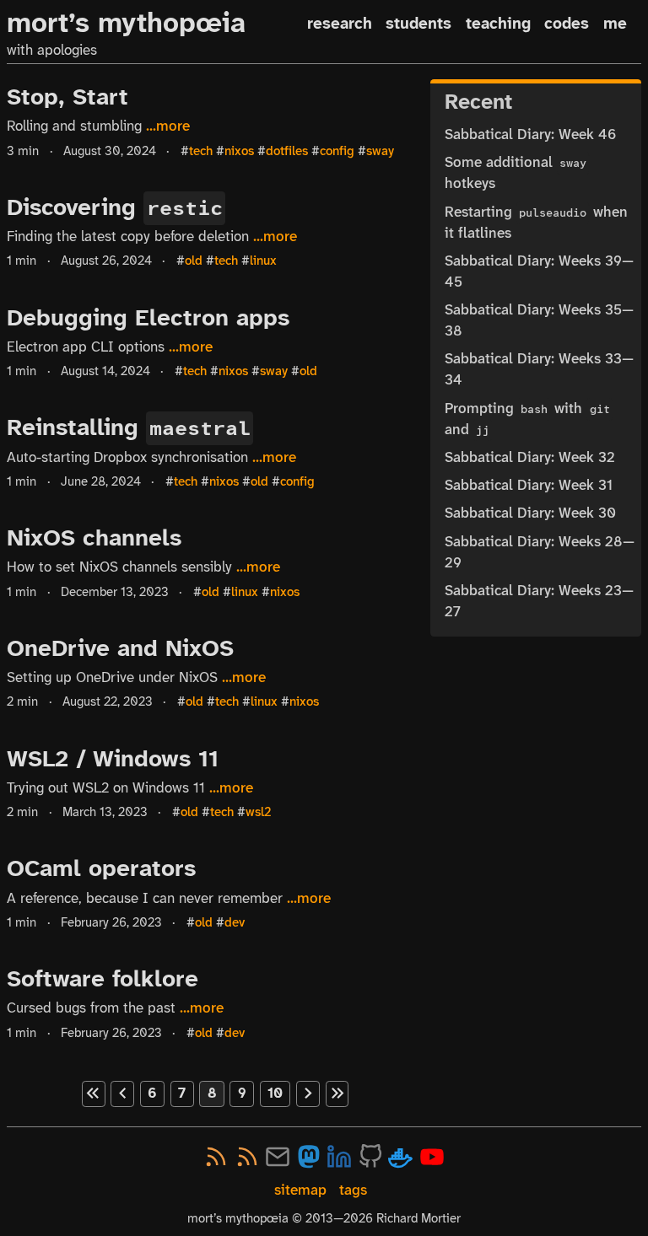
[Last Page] (337, 1093)
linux (263, 260)
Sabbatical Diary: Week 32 (530, 457)
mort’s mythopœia (126, 22)
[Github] (370, 1157)
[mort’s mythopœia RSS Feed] (247, 1157)
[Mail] (277, 1157)
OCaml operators (101, 868)
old (193, 260)
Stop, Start (67, 96)
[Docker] (400, 1157)
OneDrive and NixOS (120, 648)
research (339, 23)
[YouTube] (432, 1157)
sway (380, 150)
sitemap (300, 1190)
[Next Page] (308, 1093)
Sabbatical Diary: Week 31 (529, 485)
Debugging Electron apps (148, 317)
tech (201, 150)
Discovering (114, 207)
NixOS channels (94, 537)
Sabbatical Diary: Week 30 (530, 513)
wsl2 (258, 811)
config (337, 150)
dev (234, 922)
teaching (498, 23)
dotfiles (287, 150)
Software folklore (102, 978)
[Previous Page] (122, 1093)
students (418, 23)
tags (353, 1190)
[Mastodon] (308, 1157)
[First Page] (93, 1093)
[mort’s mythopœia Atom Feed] (216, 1157)
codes (566, 23)
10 (275, 1093)
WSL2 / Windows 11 (113, 758)
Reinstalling (128, 427)
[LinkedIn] (339, 1157)
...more (168, 125)
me (615, 23)
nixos (239, 150)
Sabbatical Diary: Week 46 (530, 134)
